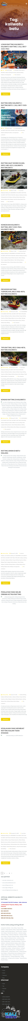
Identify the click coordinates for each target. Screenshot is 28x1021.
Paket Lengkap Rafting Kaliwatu (7, 260)
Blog (3, 977)
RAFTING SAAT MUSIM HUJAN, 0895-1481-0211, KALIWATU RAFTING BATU (13, 165)
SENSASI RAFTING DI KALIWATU (13, 400)
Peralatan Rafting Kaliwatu (10, 564)
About (3, 972)
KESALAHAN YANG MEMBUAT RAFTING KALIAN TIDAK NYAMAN (12, 730)
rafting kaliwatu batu (13, 951)
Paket (3, 983)
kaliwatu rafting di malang (13, 936)
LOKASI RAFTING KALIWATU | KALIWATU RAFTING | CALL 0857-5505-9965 (14, 46)
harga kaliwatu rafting (11, 929)
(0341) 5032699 (6, 996)
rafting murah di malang (13, 958)
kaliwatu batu (19, 931)
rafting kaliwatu (4, 951)
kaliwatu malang (22, 933)
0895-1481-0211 (6, 1001)
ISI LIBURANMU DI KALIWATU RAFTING (17, 192)
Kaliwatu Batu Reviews (12, 933)
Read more (5, 94)
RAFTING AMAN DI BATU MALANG (10, 452)
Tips (3, 986)
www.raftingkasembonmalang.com (10, 890)
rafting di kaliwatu (16, 948)
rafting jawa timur (20, 949)
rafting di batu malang (6, 948)
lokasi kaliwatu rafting (10, 939)
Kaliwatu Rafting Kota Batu (10, 72)
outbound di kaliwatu (16, 941)
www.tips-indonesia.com (7, 880)
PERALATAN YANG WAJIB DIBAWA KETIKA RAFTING (11, 593)
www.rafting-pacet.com (7, 885)
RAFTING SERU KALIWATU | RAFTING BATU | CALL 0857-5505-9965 (14, 105)
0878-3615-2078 (6, 999)
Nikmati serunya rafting (16, 318)
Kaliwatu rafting (4, 934)
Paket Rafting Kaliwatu (19, 260)
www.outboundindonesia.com (9, 882)
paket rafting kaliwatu (10, 944)
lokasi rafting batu (20, 939)
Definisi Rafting (23, 694)
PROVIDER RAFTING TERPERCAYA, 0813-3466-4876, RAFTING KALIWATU (13, 291)
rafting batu (3, 946)
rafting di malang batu (10, 949)
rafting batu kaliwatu (12, 946)
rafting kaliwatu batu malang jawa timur (16, 953)
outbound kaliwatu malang (12, 943)
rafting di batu (21, 946)
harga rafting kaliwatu (10, 931)
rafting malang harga (15, 956)
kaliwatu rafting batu (13, 934)
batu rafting (14, 927)
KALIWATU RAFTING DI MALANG (17, 130)
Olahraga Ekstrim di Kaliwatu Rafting (8, 197)
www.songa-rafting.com (7, 887)
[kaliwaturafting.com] (4, 3)
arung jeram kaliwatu (5, 927)
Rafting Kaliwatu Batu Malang (7, 199)
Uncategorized (8, 74)
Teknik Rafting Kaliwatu (11, 846)
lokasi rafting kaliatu (5, 941)
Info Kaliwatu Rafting (9, 555)
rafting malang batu (5, 956)
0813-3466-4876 (6, 1004)
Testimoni (4, 975)
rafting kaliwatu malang (6, 954)
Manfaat (4, 988)
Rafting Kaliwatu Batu (20, 197)
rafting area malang (20, 944)
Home (3, 970)
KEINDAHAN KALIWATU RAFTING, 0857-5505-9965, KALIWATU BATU (11, 227)
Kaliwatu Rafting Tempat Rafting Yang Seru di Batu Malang (13, 257)
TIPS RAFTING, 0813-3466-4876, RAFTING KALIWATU (13, 349)
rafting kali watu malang (17, 954)
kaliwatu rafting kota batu (10, 938)
